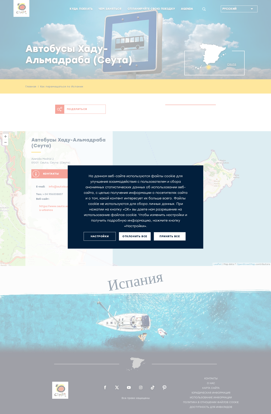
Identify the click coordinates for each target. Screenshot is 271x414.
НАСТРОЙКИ (100, 236)
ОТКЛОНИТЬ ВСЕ (134, 236)
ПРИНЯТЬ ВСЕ (170, 236)
